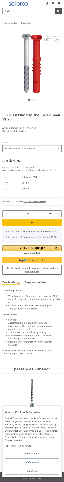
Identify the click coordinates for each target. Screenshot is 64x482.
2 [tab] (32, 100)
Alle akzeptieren (32, 453)
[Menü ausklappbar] (3, 2)
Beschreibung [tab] (11, 282)
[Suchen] (58, 11)
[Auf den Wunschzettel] (55, 39)
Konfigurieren (32, 462)
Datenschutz (25, 445)
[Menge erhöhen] (58, 214)
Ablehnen (32, 471)
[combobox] (32, 148)
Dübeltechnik (20, 131)
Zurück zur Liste (11, 23)
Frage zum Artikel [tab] (35, 282)
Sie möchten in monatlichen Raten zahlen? (32, 270)
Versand (30, 167)
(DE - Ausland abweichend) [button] (35, 201)
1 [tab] (29, 100)
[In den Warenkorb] (4, 32)
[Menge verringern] (6, 214)
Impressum (10, 445)
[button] (47, 3)
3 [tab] (35, 100)
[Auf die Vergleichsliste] (47, 39)
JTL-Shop (37, 478)
